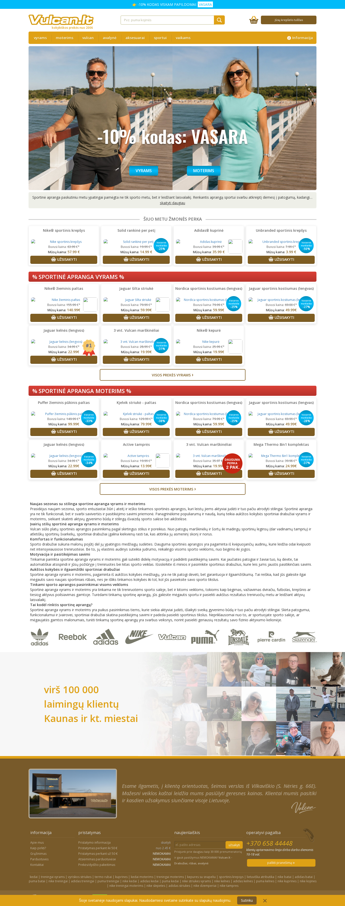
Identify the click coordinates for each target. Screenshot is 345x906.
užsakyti (234, 845)
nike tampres (229, 886)
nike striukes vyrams (196, 881)
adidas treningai (82, 881)
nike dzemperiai (204, 886)
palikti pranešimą (280, 863)
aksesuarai (135, 37)
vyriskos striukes (79, 877)
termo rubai (103, 877)
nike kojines (308, 881)
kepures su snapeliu (201, 877)
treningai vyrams (53, 877)
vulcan (88, 37)
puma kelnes (265, 881)
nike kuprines (287, 881)
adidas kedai (149, 881)
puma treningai (108, 881)
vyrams (40, 37)
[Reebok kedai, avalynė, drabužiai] (73, 649)
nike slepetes (155, 886)
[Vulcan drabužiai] (173, 649)
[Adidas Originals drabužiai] (40, 649)
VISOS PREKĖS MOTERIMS (172, 488)
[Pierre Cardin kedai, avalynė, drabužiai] (272, 649)
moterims (64, 37)
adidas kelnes (243, 881)
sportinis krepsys (231, 877)
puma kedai (170, 881)
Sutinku (247, 900)
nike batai (284, 877)
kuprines (121, 877)
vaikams (183, 37)
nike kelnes (222, 881)
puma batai (37, 881)
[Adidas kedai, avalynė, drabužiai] (107, 649)
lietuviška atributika (260, 877)
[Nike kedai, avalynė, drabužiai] (140, 649)
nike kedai (129, 881)
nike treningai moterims (126, 886)
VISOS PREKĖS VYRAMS (172, 374)
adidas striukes (179, 886)
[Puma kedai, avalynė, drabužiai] (206, 649)
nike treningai (58, 881)
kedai (34, 877)
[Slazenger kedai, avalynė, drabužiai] (305, 649)
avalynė (109, 37)
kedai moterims (142, 877)
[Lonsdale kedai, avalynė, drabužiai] (239, 649)
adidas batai (304, 877)
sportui (160, 37)
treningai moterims (170, 877)
